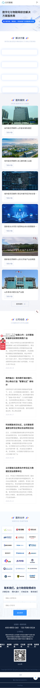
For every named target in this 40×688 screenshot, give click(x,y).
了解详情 (8, 132)
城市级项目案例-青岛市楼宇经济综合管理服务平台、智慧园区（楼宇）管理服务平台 (21, 194)
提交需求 (20, 613)
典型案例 (9, 645)
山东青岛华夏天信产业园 (14, 292)
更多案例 (19, 304)
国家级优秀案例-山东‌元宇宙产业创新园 (19, 259)
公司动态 (16, 645)
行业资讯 (23, 645)
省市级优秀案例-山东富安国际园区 (18, 128)
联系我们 (36, 645)
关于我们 (29, 645)
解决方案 (2, 645)
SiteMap (20, 685)
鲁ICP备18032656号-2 (20, 680)
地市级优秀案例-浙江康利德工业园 (18, 161)
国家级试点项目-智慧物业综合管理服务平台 (21, 226)
